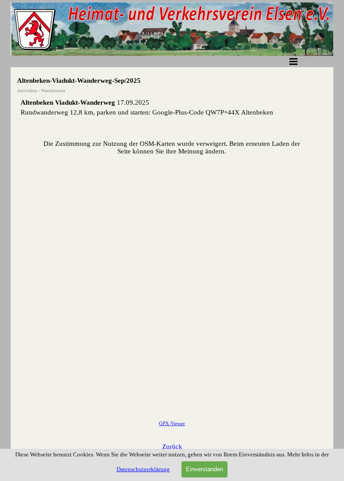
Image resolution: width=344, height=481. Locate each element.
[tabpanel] (172, 107)
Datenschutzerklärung (143, 469)
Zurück (172, 446)
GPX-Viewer (172, 423)
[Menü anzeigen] (293, 61)
